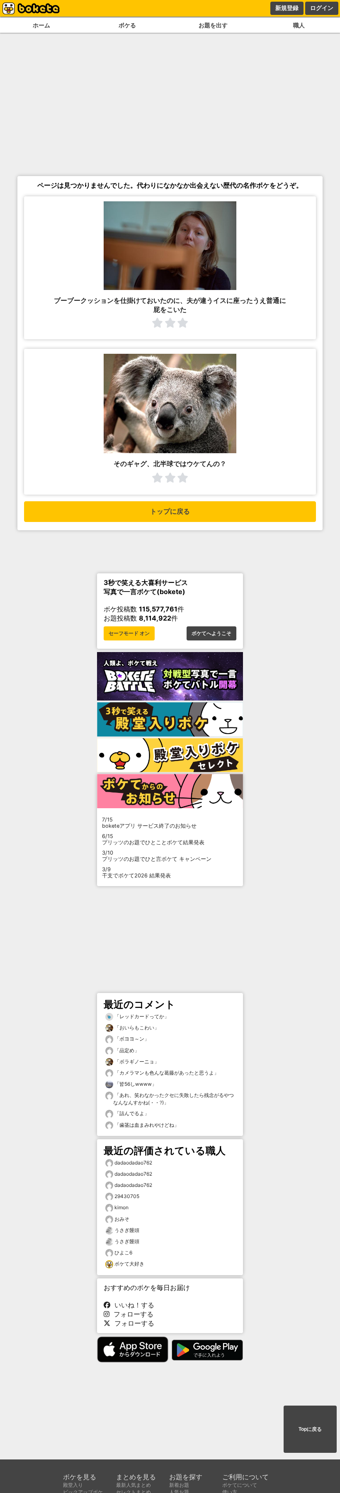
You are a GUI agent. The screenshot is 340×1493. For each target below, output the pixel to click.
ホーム (41, 25)
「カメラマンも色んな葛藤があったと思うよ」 (166, 1073)
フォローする (131, 1314)
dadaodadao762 (133, 1163)
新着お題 (179, 1485)
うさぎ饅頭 (126, 1230)
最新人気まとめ (133, 1485)
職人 (299, 25)
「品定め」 (126, 1050)
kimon (121, 1207)
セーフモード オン (129, 633)
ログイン (321, 8)
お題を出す (213, 25)
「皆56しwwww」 (135, 1084)
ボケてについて (239, 1485)
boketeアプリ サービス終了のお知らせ (149, 823)
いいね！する (132, 1305)
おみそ (121, 1219)
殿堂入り (73, 1485)
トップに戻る (170, 511)
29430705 (126, 1196)
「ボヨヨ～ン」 (131, 1039)
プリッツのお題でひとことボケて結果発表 (153, 839)
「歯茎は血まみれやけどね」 (146, 1125)
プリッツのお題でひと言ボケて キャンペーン (156, 856)
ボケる (127, 25)
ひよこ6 (123, 1252)
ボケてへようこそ (211, 633)
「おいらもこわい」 (136, 1027)
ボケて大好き (129, 1264)
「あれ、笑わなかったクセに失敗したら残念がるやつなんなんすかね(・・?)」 (173, 1099)
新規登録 (287, 8)
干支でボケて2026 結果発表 (136, 872)
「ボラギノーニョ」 (136, 1061)
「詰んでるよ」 (131, 1113)
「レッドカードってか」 (141, 1016)
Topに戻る (310, 1429)
